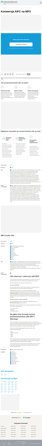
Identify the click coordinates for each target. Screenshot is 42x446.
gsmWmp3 (2, 384)
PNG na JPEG (23, 432)
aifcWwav (5, 375)
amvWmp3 (12, 389)
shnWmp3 (16, 384)
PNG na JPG (13, 432)
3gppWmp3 (2, 389)
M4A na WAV (3, 430)
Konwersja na (9, 378)
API (17, 443)
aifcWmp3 (2, 375)
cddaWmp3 (2, 387)
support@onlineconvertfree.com (35, 443)
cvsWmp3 (12, 384)
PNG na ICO (33, 436)
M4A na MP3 (23, 426)
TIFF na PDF (23, 436)
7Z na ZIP (2, 426)
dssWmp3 (16, 387)
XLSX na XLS (3, 434)
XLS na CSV (33, 432)
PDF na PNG (13, 436)
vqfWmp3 (9, 382)
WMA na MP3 (13, 428)
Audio (9, 7)
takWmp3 (5, 382)
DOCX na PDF (33, 434)
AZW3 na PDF (3, 432)
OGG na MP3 (33, 430)
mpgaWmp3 (9, 389)
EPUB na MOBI (3, 428)
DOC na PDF (23, 434)
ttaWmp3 (5, 387)
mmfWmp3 (16, 389)
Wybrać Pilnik (21, 44)
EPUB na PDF (33, 426)
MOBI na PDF (23, 430)
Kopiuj (29, 74)
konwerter (7, 371)
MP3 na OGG (33, 428)
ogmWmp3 (5, 392)
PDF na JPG (3, 436)
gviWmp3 (12, 392)
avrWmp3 (9, 387)
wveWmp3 (12, 387)
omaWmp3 (2, 392)
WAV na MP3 (13, 426)
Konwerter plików (4, 7)
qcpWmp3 (9, 392)
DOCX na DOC (13, 434)
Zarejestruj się (30, 48)
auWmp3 (16, 382)
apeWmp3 (9, 384)
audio (12, 167)
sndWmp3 (12, 382)
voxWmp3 (5, 384)
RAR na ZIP (23, 428)
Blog (29, 443)
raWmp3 (2, 381)
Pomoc (16, 443)
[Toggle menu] (40, 2)
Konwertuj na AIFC (15, 7)
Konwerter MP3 (22, 7)
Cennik (20, 443)
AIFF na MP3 (13, 430)
